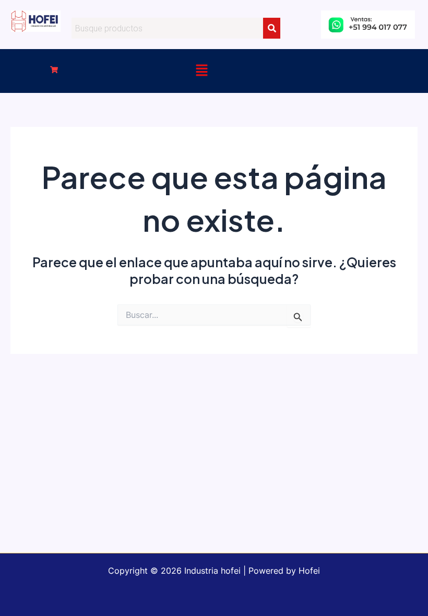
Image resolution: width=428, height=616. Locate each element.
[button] (54, 70)
